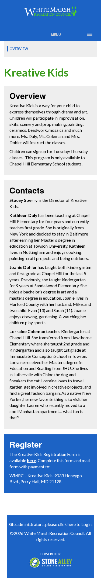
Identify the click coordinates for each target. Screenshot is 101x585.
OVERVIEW (18, 49)
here (31, 460)
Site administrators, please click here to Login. (50, 524)
